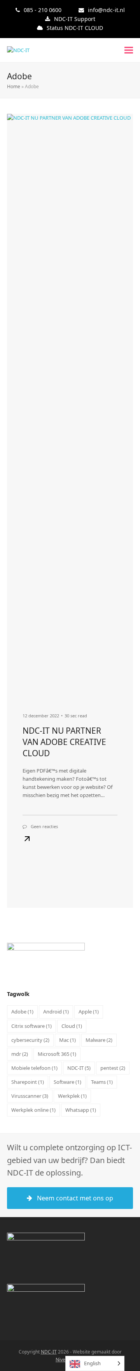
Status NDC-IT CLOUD (75, 27)
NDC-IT (79, 1067)
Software (67, 1081)
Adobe (22, 1011)
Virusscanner (29, 1095)
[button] (128, 50)
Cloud (71, 1025)
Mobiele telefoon (34, 1067)
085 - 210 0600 (42, 10)
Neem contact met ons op (75, 1198)
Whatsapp (80, 1109)
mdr (19, 1053)
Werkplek (72, 1095)
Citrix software (31, 1025)
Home (13, 86)
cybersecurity (30, 1039)
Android (56, 1011)
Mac (67, 1039)
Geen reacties (44, 826)
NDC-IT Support (74, 19)
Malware (99, 1039)
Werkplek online (33, 1109)
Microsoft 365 (57, 1053)
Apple (89, 1011)
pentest (112, 1067)
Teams (102, 1081)
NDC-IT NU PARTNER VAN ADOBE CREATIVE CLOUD (64, 742)
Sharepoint (27, 1081)
